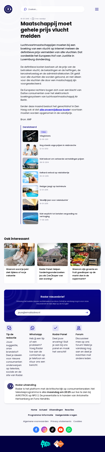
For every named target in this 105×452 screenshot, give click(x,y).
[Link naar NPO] (59, 444)
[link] (15, 351)
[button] (97, 9)
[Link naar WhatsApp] (69, 430)
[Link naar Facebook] (36, 430)
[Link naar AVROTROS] (45, 444)
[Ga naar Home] (8, 9)
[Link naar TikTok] (52, 430)
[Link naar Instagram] (44, 430)
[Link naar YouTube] (61, 430)
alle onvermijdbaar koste (54, 109)
